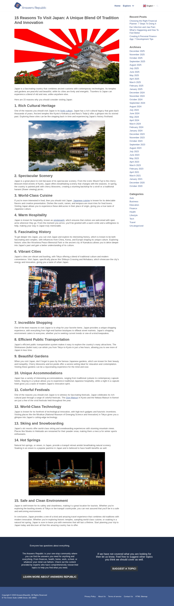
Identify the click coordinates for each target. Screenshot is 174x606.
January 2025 (136, 89)
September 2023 (137, 144)
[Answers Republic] (30, 5)
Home (117, 6)
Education (134, 205)
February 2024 (136, 127)
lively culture (66, 111)
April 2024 (134, 120)
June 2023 (134, 155)
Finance (133, 208)
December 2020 (137, 182)
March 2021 (135, 175)
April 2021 (134, 172)
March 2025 (135, 82)
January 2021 (136, 179)
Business (134, 201)
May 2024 (134, 117)
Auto (132, 198)
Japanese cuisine (81, 200)
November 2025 (137, 54)
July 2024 (134, 110)
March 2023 (135, 165)
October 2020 (136, 186)
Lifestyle (134, 215)
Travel (132, 222)
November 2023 (137, 137)
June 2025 (134, 72)
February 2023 (136, 169)
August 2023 (135, 148)
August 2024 (135, 106)
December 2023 (137, 134)
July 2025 (134, 68)
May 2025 (134, 75)
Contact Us (128, 596)
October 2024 (136, 99)
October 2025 (136, 58)
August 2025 (135, 65)
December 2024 (137, 92)
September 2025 (137, 61)
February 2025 (136, 86)
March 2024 (135, 124)
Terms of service (114, 596)
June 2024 (134, 113)
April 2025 (134, 79)
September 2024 (137, 103)
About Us (102, 596)
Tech (132, 219)
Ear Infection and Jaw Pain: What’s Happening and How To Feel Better (144, 30)
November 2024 (137, 96)
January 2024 (136, 130)
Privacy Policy (90, 596)
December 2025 (137, 51)
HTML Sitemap (141, 596)
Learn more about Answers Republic (49, 576)
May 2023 (134, 158)
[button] (157, 6)
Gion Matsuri (72, 397)
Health (133, 212)
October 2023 (136, 141)
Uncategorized (136, 226)
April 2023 (134, 162)
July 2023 (134, 151)
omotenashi (58, 220)
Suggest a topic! (124, 568)
